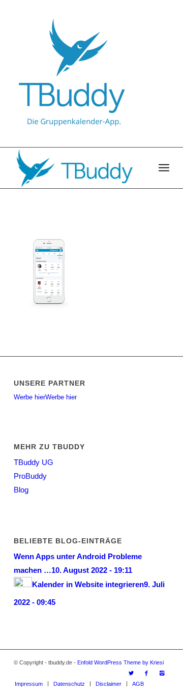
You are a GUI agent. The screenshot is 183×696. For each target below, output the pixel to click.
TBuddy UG (33, 462)
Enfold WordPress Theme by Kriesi (120, 662)
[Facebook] (146, 673)
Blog (21, 489)
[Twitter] (131, 673)
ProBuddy (30, 476)
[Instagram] (161, 673)
